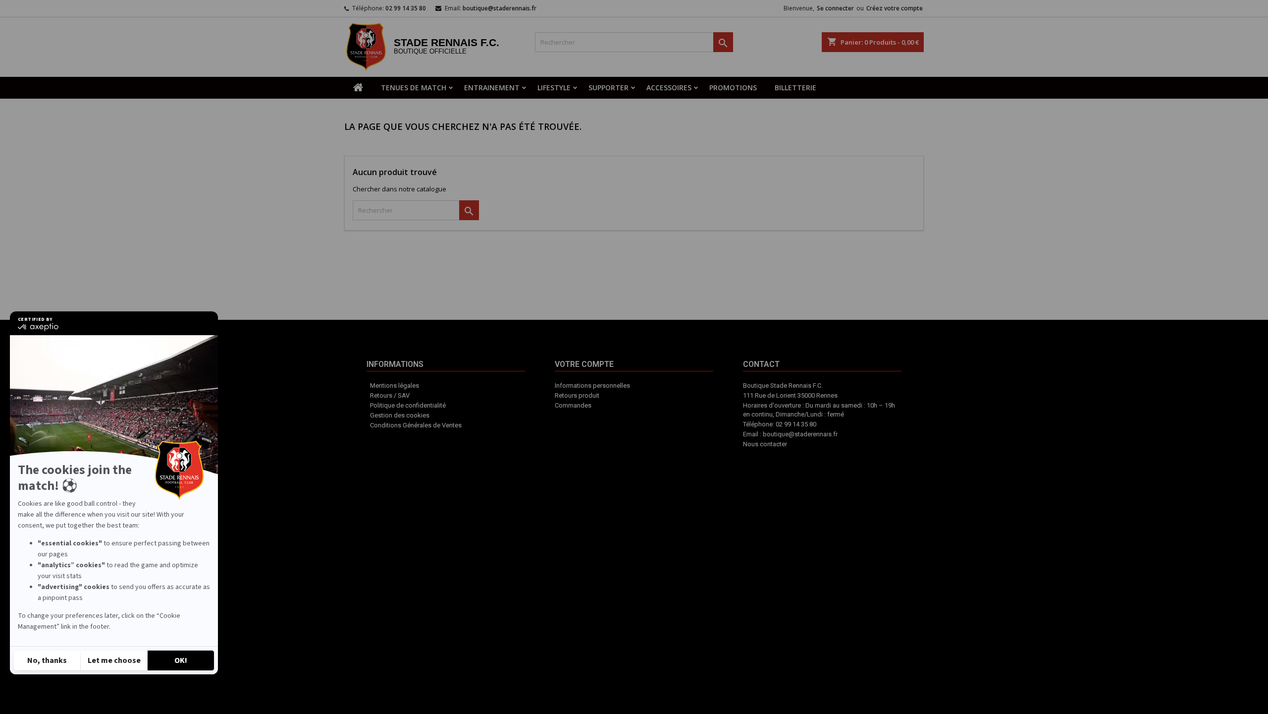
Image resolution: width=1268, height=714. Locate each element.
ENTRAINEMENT (492, 87)
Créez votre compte (894, 8)
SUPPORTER (608, 87)
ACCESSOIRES (668, 87)
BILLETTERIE (795, 87)
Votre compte (621, 429)
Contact (663, 424)
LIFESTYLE (554, 87)
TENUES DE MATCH (413, 87)
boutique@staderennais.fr (499, 8)
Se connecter (835, 8)
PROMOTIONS (733, 87)
